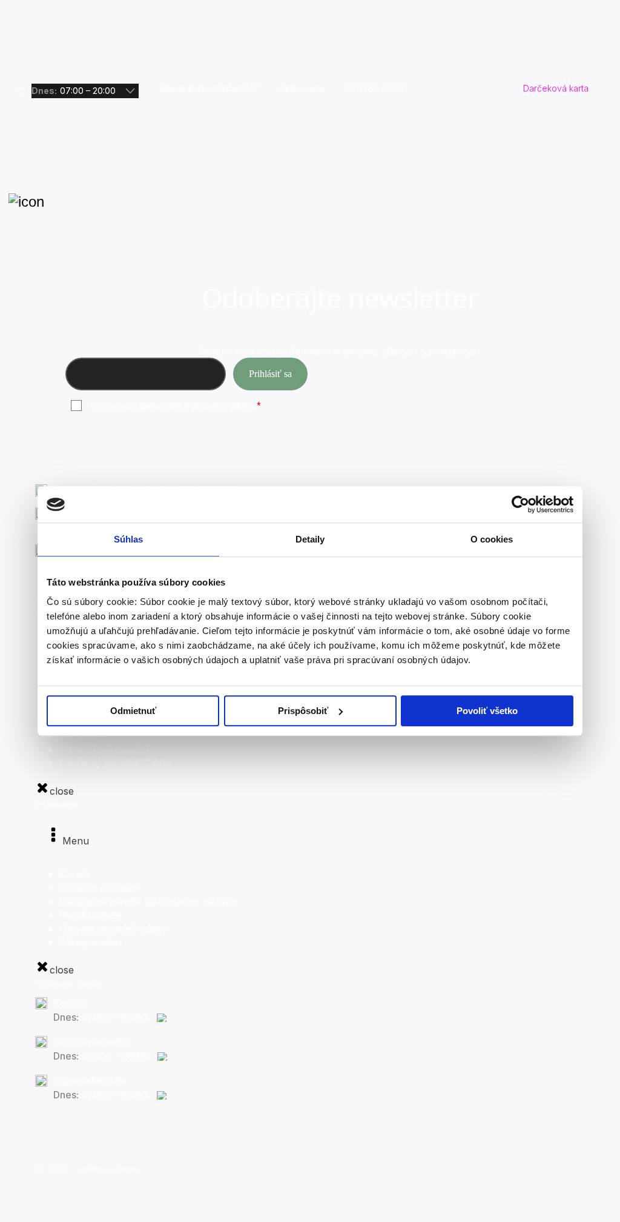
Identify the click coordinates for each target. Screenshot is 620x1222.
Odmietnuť (133, 711)
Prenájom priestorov (100, 888)
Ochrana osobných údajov (113, 929)
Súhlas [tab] (128, 539)
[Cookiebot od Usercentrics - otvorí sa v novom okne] (520, 504)
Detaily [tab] (310, 539)
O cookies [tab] (491, 539)
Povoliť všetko (487, 711)
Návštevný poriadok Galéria (116, 763)
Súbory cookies (90, 942)
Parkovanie (81, 736)
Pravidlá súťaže (90, 915)
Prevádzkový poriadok (104, 749)
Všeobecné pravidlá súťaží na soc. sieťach (147, 902)
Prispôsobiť (303, 711)
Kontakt (74, 874)
